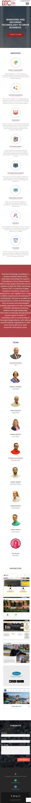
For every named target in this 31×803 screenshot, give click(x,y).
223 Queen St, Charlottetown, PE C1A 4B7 (15, 776)
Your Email (4, 739)
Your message (5, 744)
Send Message (23, 759)
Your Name (4, 733)
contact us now (15, 34)
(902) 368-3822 (15, 789)
